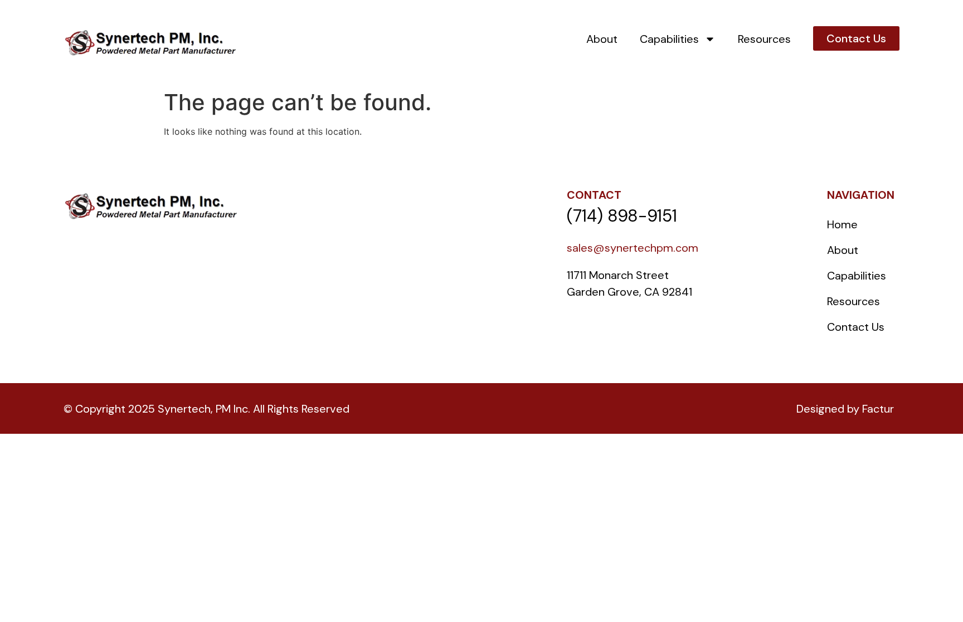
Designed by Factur (845, 408)
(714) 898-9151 (622, 216)
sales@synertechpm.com (632, 248)
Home (842, 224)
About (601, 39)
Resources (764, 39)
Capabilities (669, 39)
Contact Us (855, 327)
